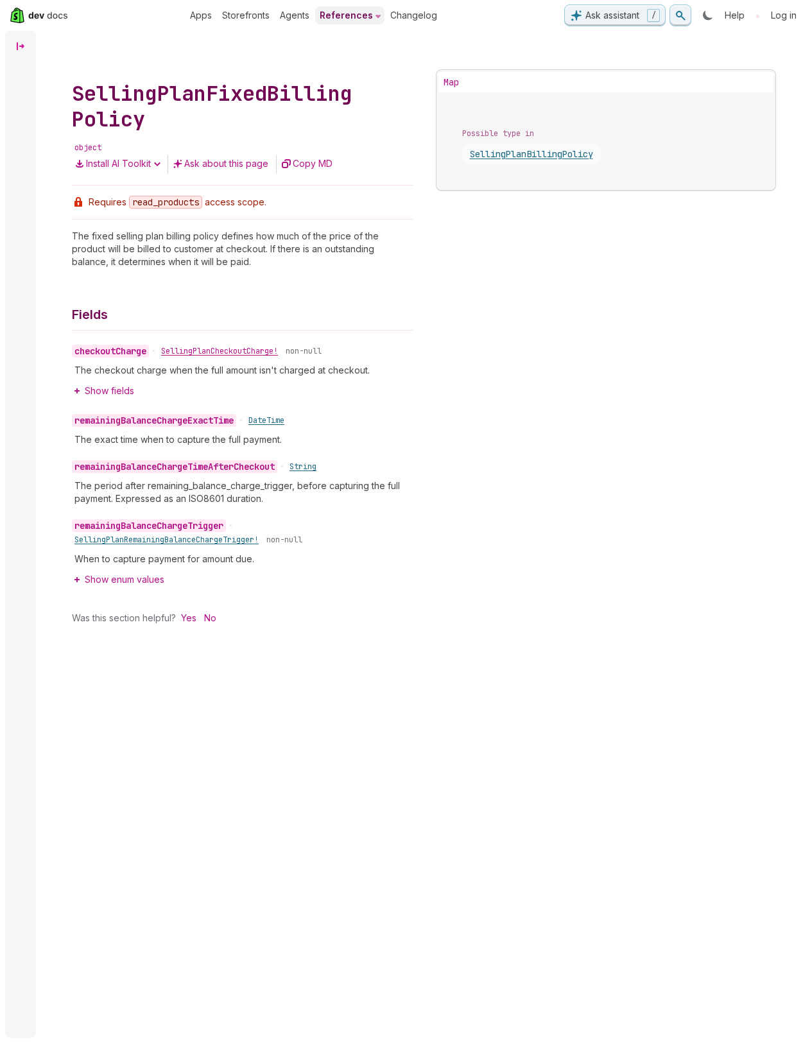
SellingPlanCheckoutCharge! (219, 351)
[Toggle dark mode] (708, 15)
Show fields (109, 390)
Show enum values (124, 579)
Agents (294, 15)
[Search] (680, 15)
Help (735, 15)
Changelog (413, 15)
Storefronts (246, 15)
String (302, 466)
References (346, 15)
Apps (201, 15)
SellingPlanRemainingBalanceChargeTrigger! (166, 540)
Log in (784, 15)
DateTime (266, 420)
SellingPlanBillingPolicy (531, 154)
